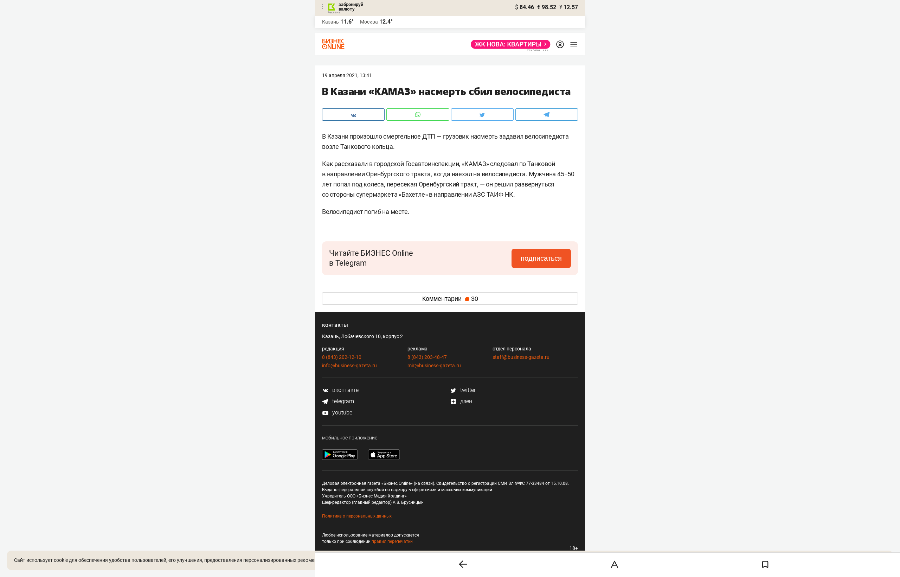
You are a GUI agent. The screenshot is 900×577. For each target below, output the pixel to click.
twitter (467, 390)
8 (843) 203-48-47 (427, 357)
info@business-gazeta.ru (349, 365)
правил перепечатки (392, 541)
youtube (341, 412)
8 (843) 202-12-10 (341, 357)
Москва (369, 22)
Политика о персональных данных (357, 516)
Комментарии (450, 298)
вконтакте (345, 390)
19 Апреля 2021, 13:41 (347, 75)
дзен (465, 401)
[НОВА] (509, 44)
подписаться (541, 258)
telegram (342, 401)
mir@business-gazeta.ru (434, 365)
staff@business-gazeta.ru (521, 357)
